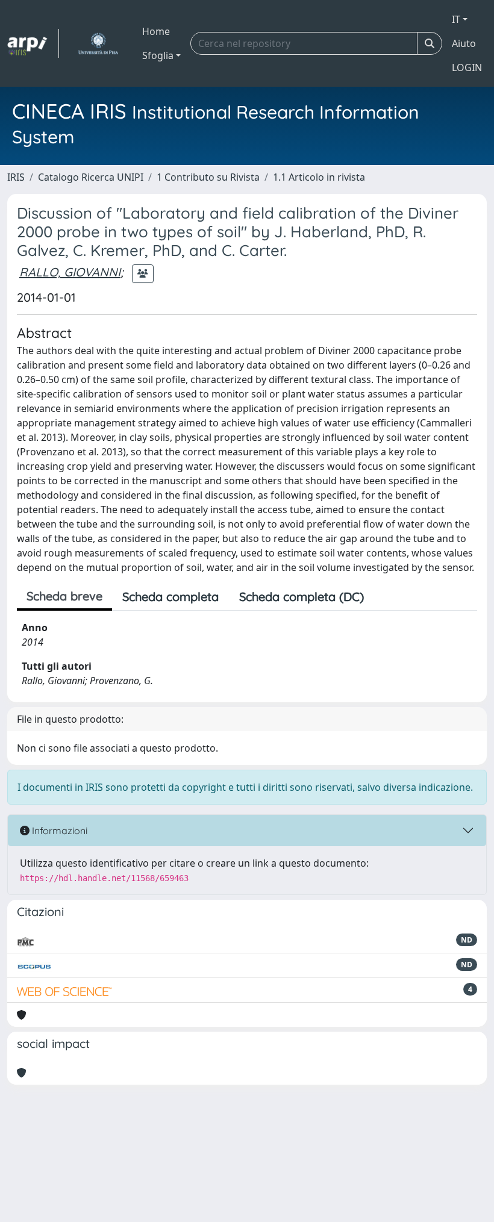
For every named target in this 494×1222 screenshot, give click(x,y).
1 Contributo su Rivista (208, 177)
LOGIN (467, 67)
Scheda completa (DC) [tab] (301, 596)
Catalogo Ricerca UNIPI (90, 177)
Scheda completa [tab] (170, 596)
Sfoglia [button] (158, 55)
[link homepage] (33, 43)
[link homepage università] (98, 43)
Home (156, 31)
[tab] (384, 596)
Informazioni (58, 831)
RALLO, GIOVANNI (69, 271)
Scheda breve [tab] (64, 595)
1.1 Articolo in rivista (319, 177)
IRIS (16, 177)
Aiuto (464, 43)
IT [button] (456, 19)
